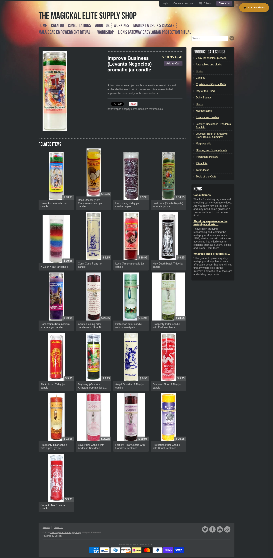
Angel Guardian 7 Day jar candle (129, 386)
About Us (102, 25)
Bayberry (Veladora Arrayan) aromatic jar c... (92, 386)
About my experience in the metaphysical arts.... (210, 223)
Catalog (57, 25)
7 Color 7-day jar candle (54, 266)
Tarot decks (202, 169)
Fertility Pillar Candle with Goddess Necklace (130, 446)
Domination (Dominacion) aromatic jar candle (55, 326)
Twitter (205, 529)
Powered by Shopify (52, 536)
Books (199, 71)
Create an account (183, 3)
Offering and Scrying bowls (211, 150)
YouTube (220, 529)
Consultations (79, 25)
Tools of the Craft (206, 176)
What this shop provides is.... (211, 253)
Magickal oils (203, 143)
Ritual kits (201, 163)
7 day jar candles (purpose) (211, 57)
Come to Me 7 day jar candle (53, 507)
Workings (121, 25)
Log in (165, 3)
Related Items (50, 144)
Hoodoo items (204, 110)
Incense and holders (207, 117)
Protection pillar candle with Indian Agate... (128, 326)
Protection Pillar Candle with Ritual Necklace (166, 446)
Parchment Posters (207, 156)
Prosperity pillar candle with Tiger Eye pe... (54, 446)
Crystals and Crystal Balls (211, 84)
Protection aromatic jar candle (54, 205)
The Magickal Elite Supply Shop (87, 15)
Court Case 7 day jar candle (90, 265)
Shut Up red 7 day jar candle (53, 386)
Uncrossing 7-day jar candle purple (127, 205)
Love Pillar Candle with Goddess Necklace (91, 446)
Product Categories (209, 51)
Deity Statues (204, 97)
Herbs (199, 104)
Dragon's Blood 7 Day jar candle (167, 386)
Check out (224, 3)
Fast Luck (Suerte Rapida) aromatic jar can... (168, 205)
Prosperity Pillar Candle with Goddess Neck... (166, 326)
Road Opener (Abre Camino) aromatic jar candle (90, 203)
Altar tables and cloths (209, 64)
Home (43, 25)
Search (46, 527)
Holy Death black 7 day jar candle (168, 265)
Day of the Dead (205, 90)
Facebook (212, 529)
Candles (200, 77)
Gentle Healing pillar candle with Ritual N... (90, 326)
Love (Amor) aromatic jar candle (129, 265)
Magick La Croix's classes (153, 25)
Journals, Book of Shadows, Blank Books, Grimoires (212, 135)
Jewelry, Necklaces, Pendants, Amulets (214, 125)
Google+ (227, 529)
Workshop (105, 32)
